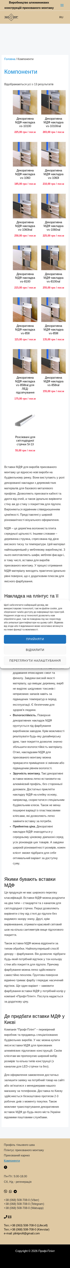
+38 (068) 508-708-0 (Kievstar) (29, 1229)
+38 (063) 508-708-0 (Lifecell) (29, 1225)
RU (61, 17)
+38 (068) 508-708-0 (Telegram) (24, 1203)
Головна (9, 59)
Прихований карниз (17, 1155)
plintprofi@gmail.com (26, 1233)
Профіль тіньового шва (19, 1144)
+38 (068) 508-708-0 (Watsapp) (24, 1208)
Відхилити (35, 649)
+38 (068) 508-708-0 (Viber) (21, 1200)
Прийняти (35, 639)
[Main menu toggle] (62, 5)
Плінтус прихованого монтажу (24, 1150)
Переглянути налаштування (35, 660)
